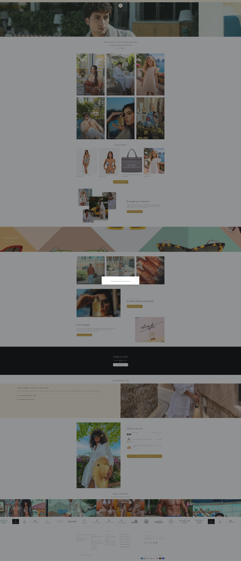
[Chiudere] (137, 278)
